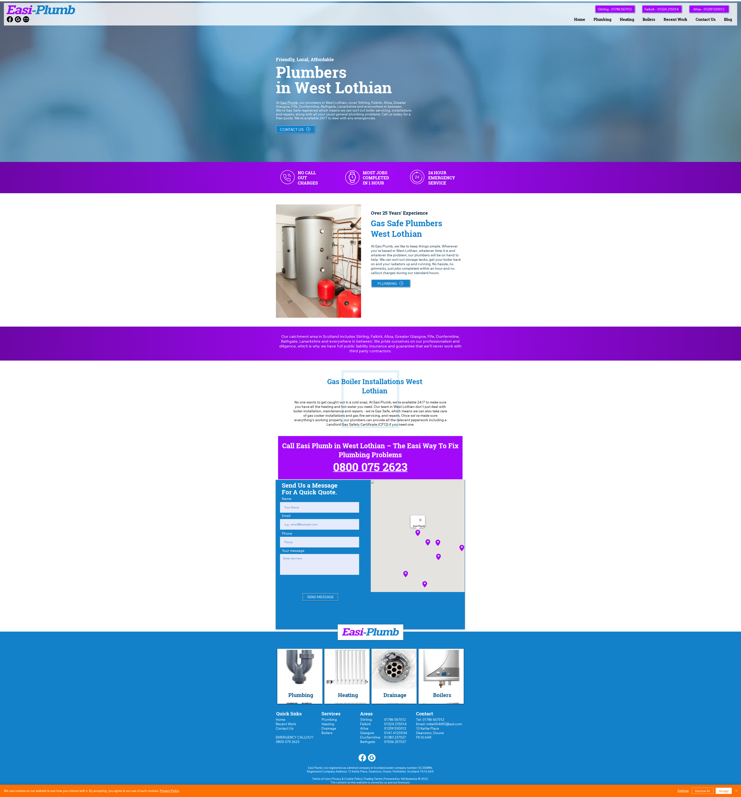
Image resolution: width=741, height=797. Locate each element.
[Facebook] (10, 19)
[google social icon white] (372, 757)
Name (286, 499)
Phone (287, 533)
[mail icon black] (26, 19)
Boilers (326, 733)
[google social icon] (18, 19)
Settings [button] (683, 791)
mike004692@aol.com (444, 724)
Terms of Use (321, 779)
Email (286, 515)
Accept (723, 791)
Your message (293, 550)
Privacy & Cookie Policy (347, 779)
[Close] (736, 791)
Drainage (328, 728)
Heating (327, 724)
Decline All (702, 791)
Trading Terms (373, 779)
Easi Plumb (289, 102)
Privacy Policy (169, 791)
